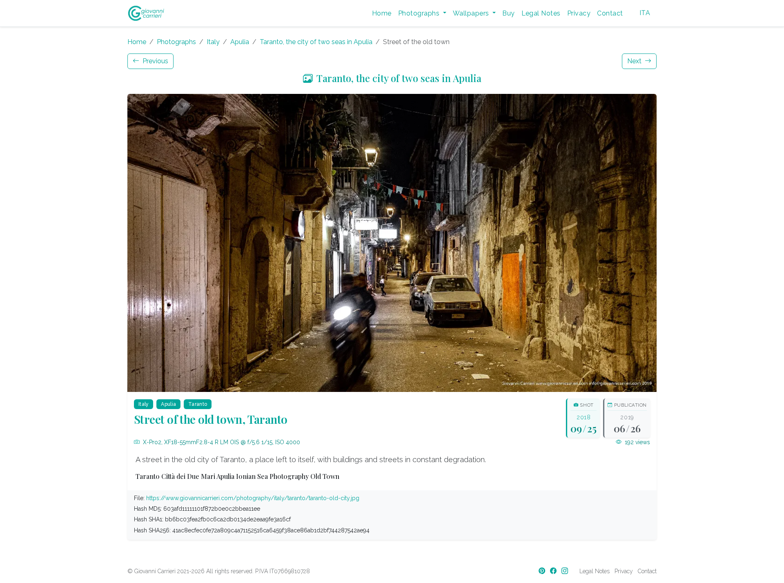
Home (382, 13)
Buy (508, 13)
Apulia (239, 42)
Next (635, 61)
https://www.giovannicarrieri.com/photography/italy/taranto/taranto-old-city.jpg (252, 498)
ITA (644, 13)
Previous (154, 61)
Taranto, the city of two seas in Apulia (316, 42)
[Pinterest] (543, 571)
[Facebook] (554, 571)
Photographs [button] (419, 13)
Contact (610, 13)
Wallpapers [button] (472, 13)
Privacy (578, 13)
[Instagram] (565, 571)
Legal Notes (541, 13)
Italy (213, 42)
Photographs (176, 42)
